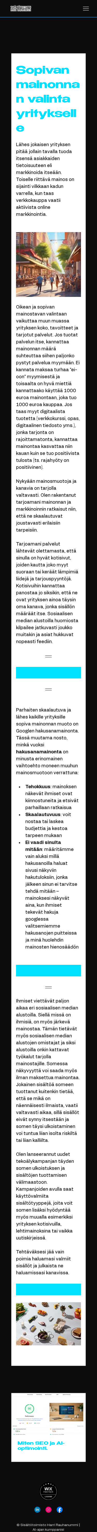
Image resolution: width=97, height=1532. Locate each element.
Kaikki (16, 37)
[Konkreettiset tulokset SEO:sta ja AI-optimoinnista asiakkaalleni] (48, 1414)
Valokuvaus (40, 37)
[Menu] (86, 9)
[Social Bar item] (37, 1510)
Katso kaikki (71, 1379)
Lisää (65, 37)
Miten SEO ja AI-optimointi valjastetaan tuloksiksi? (41, 1446)
